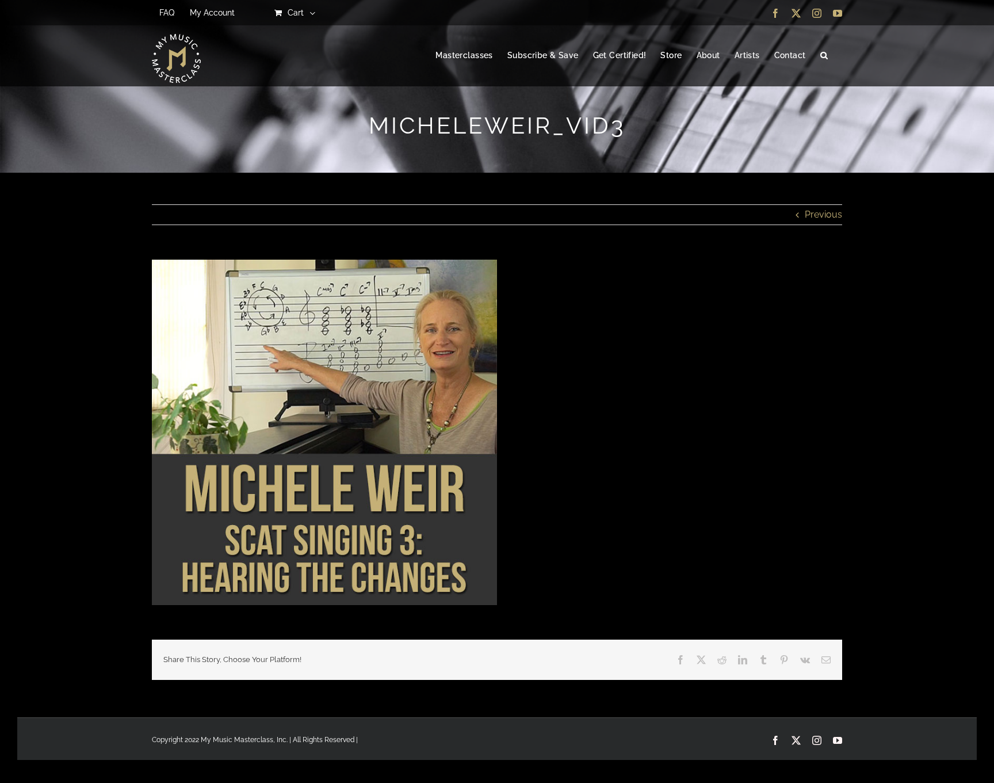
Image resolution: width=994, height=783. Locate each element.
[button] (824, 56)
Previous (823, 214)
